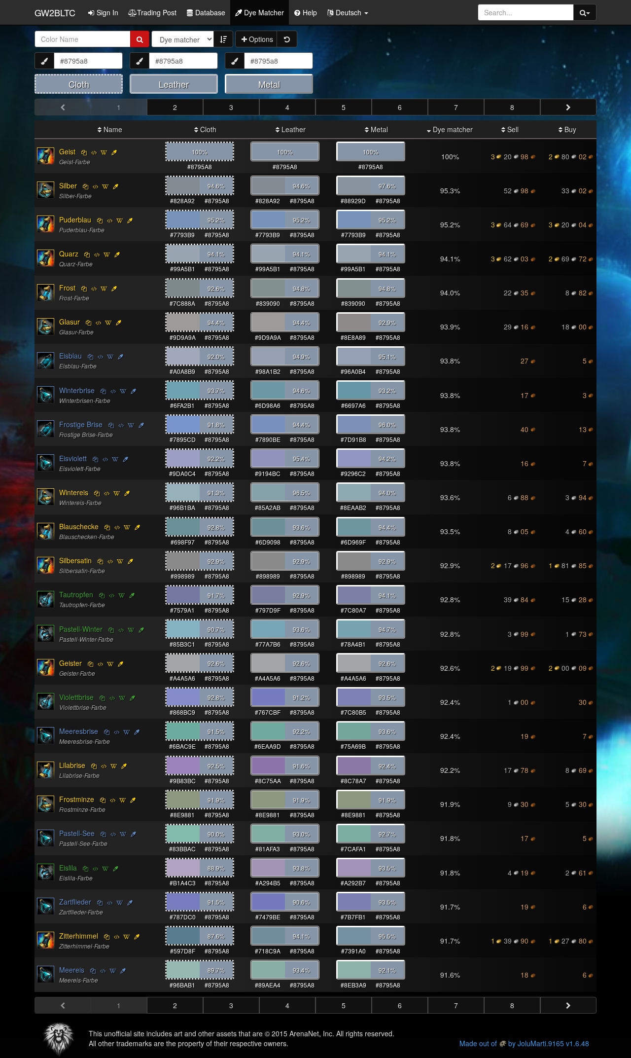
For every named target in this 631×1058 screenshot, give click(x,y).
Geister (70, 663)
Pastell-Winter (81, 629)
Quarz (68, 253)
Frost (67, 287)
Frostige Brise (81, 424)
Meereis (71, 970)
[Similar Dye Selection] (114, 152)
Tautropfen (76, 594)
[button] (347, 12)
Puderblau (75, 219)
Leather (293, 129)
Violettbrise (76, 697)
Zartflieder (75, 902)
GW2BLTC (55, 12)
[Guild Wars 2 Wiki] (104, 152)
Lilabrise (72, 765)
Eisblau (70, 356)
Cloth (207, 129)
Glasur (69, 322)
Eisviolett (73, 458)
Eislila (68, 868)
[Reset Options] (287, 39)
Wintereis (73, 492)
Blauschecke (79, 526)
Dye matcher (452, 129)
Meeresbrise (78, 731)
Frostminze (76, 799)
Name (112, 129)
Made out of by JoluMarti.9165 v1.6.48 (524, 1043)
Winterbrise (77, 390)
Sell (512, 129)
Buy (569, 129)
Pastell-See (77, 833)
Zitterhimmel (78, 936)
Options (260, 39)
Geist (67, 151)
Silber (68, 185)
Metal (378, 129)
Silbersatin (75, 560)
